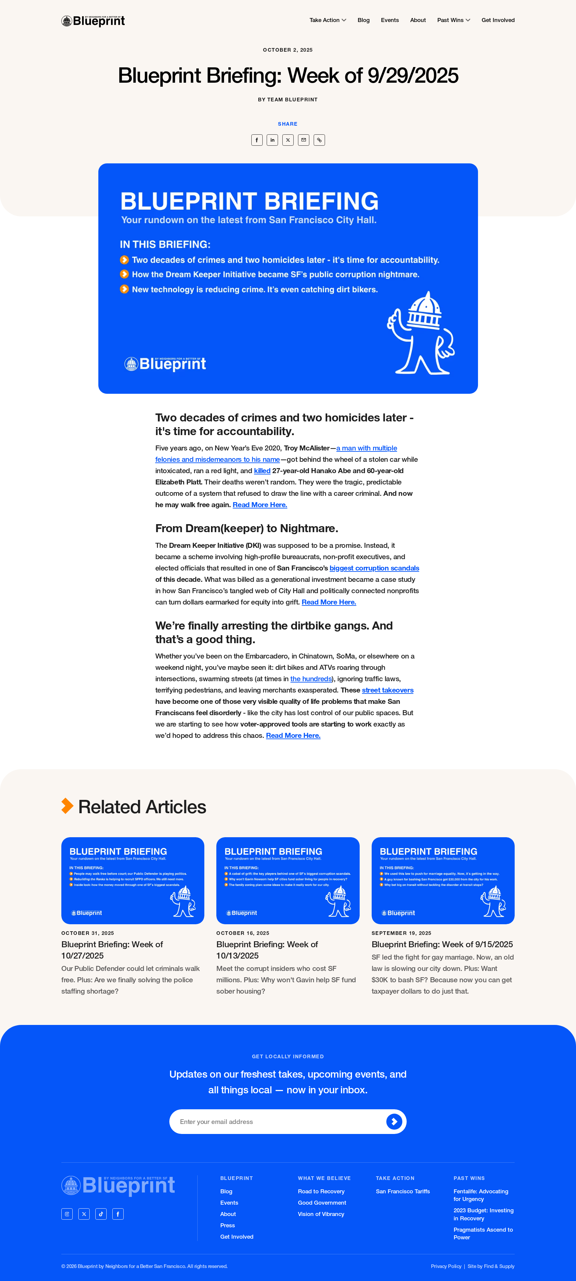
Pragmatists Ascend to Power (483, 1233)
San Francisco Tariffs (403, 1191)
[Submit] (394, 1122)
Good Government (322, 1202)
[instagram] (67, 1214)
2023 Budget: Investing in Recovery (484, 1214)
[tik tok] (101, 1214)
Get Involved (498, 20)
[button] (328, 20)
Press (227, 1225)
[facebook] (118, 1214)
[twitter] (84, 1214)
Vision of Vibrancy (321, 1213)
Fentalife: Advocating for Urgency (481, 1195)
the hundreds (311, 678)
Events (390, 20)
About (418, 20)
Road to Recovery (321, 1191)
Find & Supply (499, 1266)
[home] (93, 20)
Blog (364, 20)
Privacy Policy (446, 1266)
